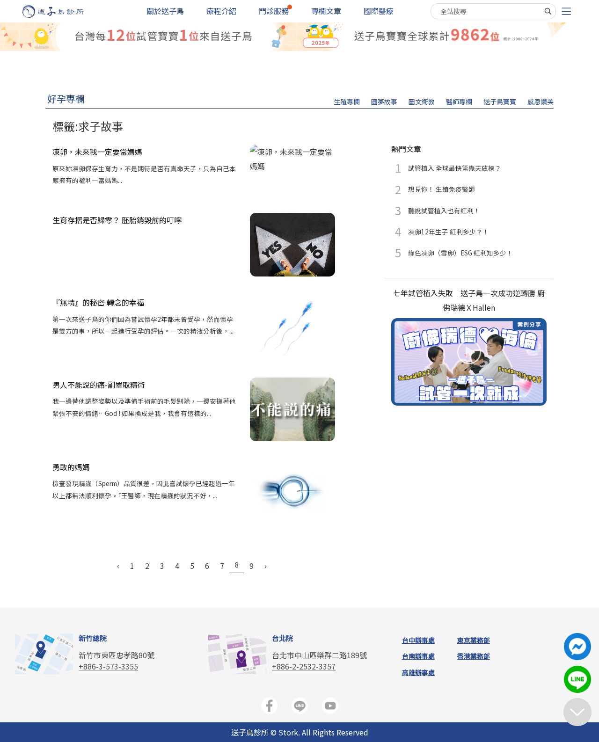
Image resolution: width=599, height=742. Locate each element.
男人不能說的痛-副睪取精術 (98, 384)
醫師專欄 (459, 101)
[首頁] (62, 11)
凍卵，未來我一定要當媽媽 (97, 151)
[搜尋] (548, 11)
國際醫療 (379, 10)
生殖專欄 (347, 101)
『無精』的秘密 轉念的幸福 (98, 302)
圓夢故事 (384, 101)
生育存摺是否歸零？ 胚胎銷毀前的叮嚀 (117, 220)
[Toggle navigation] (566, 11)
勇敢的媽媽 (71, 467)
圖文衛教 (422, 101)
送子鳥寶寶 (499, 101)
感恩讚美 (540, 101)
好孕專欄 (66, 98)
